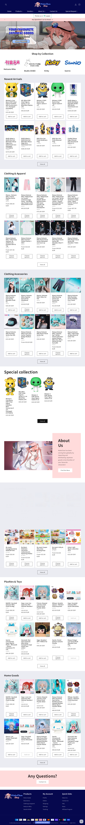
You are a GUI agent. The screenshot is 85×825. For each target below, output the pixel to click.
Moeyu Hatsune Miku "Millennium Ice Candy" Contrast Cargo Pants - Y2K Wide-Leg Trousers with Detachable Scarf (27, 199)
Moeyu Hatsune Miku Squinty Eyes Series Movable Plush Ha (11, 299)
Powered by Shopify (26, 823)
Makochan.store (17, 823)
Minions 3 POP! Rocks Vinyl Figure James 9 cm (42, 103)
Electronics (26, 800)
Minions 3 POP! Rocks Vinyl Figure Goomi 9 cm (57, 103)
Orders (45, 800)
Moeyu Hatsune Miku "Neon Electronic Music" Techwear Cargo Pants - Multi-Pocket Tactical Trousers (73, 199)
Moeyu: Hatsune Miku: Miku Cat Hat (42, 297)
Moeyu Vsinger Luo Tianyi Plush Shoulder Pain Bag (73, 642)
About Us (65, 798)
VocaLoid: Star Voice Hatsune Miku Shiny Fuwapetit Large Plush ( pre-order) (26, 644)
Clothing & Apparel (29, 803)
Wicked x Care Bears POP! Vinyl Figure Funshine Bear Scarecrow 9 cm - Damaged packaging (11, 104)
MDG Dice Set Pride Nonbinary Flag (42, 140)
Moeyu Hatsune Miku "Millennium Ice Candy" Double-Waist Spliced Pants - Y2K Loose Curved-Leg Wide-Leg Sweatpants (42, 201)
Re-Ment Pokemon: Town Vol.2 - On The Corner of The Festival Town (73, 513)
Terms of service (54, 822)
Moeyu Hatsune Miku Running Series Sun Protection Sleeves (57, 299)
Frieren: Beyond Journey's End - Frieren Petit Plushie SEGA (42, 605)
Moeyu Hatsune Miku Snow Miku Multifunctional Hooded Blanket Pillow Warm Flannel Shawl (42, 740)
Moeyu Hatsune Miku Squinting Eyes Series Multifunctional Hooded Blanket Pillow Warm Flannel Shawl (57, 701)
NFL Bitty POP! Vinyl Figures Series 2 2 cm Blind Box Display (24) (27, 104)
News (63, 806)
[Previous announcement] (5, 19)
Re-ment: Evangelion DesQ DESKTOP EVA (11, 549)
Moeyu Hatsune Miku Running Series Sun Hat (11, 333)
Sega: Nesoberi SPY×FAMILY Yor (42, 640)
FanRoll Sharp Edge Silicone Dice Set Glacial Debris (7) (73, 141)
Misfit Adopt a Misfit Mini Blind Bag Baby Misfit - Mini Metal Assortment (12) (73, 104)
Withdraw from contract (42, 822)
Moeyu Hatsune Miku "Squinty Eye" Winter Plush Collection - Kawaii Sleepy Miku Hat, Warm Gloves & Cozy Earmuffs (58, 337)
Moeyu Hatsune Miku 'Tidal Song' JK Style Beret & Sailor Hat (73, 334)
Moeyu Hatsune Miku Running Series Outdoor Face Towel (73, 298)
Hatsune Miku (27, 806)
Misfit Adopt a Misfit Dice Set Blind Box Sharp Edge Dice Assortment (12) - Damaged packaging (11, 143)
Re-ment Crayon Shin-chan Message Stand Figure (57, 512)
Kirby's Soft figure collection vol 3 (73, 549)
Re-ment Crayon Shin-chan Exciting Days (42, 549)
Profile (45, 798)
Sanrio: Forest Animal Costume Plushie (57, 641)
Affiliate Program (67, 809)
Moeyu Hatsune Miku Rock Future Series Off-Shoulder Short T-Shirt (58, 241)
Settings (45, 806)
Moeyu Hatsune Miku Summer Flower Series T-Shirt (26, 240)
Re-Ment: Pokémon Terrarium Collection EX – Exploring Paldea (26, 550)
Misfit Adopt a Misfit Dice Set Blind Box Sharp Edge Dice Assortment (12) (26, 142)
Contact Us (42, 782)
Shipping (45, 803)
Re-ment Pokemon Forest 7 (42, 511)
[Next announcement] (80, 19)
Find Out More (65, 470)
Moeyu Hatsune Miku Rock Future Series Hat (42, 333)
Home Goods (27, 798)
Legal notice (72, 822)
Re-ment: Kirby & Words (57, 548)
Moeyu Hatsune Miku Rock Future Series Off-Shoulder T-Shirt (73, 240)
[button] (6, 4)
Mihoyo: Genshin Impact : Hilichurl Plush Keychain (58, 604)
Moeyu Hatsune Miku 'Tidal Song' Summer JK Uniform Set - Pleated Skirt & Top (11, 242)
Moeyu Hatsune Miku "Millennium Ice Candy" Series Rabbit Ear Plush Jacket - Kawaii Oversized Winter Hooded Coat (58, 199)
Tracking (45, 809)
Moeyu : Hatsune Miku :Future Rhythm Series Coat (11, 197)
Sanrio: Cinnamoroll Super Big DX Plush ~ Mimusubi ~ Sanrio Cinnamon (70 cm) (11, 644)
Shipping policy (64, 822)
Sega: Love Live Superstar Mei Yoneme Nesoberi (26, 604)
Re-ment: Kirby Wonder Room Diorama (26, 511)
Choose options (11, 216)
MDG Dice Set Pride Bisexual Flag (57, 140)
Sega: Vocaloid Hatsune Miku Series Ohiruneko (73, 604)
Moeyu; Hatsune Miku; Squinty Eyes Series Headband (26, 298)
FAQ (63, 803)
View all (42, 164)
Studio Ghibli (27, 809)
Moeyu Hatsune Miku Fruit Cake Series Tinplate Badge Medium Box (26, 335)
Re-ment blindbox (10, 506)
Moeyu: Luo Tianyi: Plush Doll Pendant (11, 738)
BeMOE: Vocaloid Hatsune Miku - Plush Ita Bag (11, 604)
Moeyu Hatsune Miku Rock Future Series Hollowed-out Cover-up (42, 240)
